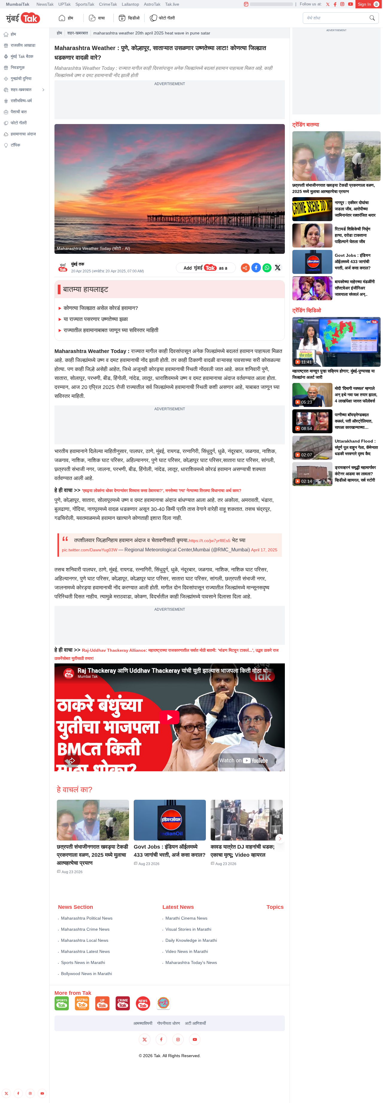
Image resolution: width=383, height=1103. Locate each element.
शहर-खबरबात (77, 33)
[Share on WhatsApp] (267, 267)
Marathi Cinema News (186, 918)
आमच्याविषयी (142, 1023)
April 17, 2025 (264, 549)
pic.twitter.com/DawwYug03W (89, 549)
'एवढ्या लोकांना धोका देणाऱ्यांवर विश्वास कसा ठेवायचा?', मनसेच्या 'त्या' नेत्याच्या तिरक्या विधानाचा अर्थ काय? (161, 490)
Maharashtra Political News (87, 918)
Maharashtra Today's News (191, 962)
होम (70, 18)
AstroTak (152, 4)
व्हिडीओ (133, 18)
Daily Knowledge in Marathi (191, 940)
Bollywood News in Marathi (86, 973)
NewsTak (45, 4)
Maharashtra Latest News (85, 951)
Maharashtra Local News (84, 940)
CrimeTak (108, 4)
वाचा (101, 18)
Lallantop (130, 4)
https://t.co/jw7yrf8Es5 (209, 540)
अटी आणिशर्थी (195, 1023)
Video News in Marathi (186, 951)
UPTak (64, 4)
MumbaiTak (17, 4)
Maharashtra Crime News (85, 929)
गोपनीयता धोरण (168, 1023)
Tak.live (172, 4)
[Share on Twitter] (277, 267)
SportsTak (84, 4)
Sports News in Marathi (83, 962)
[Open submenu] (43, 89)
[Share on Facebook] (256, 267)
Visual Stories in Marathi (188, 929)
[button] (93, 820)
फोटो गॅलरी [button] (167, 18)
